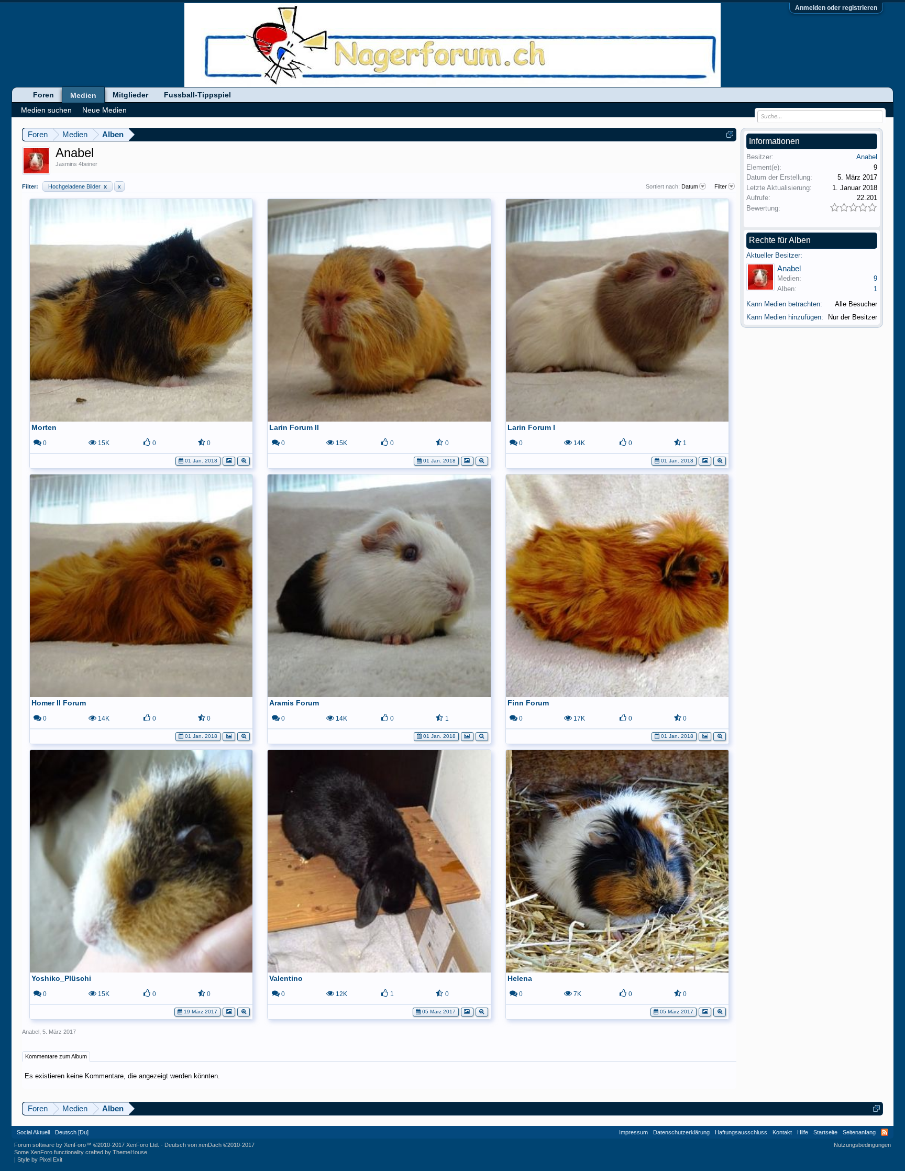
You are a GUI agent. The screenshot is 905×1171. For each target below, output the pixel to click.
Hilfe (802, 1132)
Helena (519, 978)
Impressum (633, 1132)
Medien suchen (46, 110)
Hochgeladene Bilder (77, 186)
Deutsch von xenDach (209, 1145)
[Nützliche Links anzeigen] (729, 134)
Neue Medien (104, 110)
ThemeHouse (130, 1152)
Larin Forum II (294, 427)
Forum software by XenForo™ (86, 1145)
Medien (83, 95)
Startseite (825, 1132)
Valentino (286, 978)
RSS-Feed (884, 1132)
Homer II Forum (58, 703)
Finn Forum (528, 703)
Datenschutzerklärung (681, 1132)
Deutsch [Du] (72, 1132)
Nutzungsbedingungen (862, 1145)
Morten (44, 427)
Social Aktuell (33, 1132)
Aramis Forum (294, 703)
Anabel (30, 1032)
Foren (43, 95)
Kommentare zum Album (56, 1056)
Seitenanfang (859, 1132)
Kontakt (782, 1132)
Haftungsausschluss (741, 1132)
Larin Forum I (531, 427)
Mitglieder (130, 95)
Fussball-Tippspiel (197, 95)
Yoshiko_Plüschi (61, 978)
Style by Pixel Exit (39, 1159)
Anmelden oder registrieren (836, 8)
